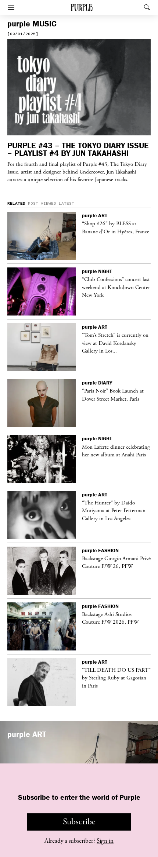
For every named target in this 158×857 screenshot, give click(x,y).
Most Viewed (42, 203)
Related (16, 203)
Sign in (105, 841)
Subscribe (79, 821)
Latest (66, 203)
